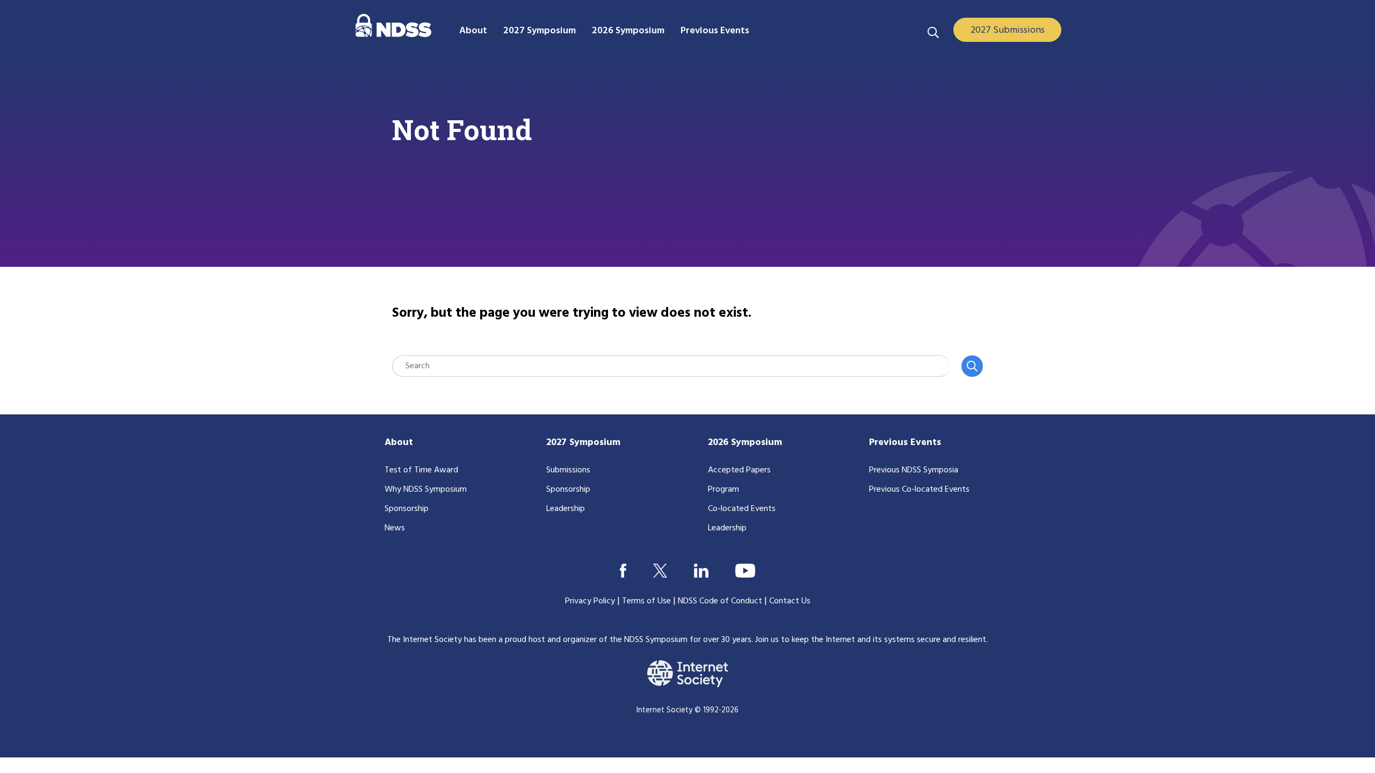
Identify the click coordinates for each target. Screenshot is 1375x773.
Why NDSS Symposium (426, 490)
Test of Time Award (421, 470)
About (399, 442)
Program (723, 490)
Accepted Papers (739, 470)
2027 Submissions (1008, 30)
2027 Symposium (583, 442)
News (395, 528)
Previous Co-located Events (919, 490)
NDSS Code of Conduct (720, 601)
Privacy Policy (590, 601)
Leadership (565, 509)
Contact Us (789, 601)
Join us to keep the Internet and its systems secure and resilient (870, 640)
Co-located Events (742, 509)
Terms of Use (646, 601)
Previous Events (905, 442)
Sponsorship (407, 509)
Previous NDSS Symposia (913, 470)
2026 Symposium (745, 442)
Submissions (568, 470)
